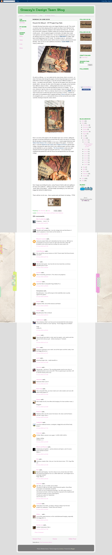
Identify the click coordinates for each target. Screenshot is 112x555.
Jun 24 (86, 142)
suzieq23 (38, 503)
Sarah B (38, 310)
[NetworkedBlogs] (86, 87)
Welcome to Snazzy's (31, 15)
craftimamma (40, 319)
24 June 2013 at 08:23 (42, 276)
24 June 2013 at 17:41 (42, 428)
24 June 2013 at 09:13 (42, 315)
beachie (38, 272)
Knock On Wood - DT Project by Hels (88, 145)
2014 (83, 121)
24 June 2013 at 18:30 (42, 442)
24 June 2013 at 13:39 (42, 374)
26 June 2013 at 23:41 (42, 520)
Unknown (39, 281)
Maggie (38, 399)
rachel (38, 358)
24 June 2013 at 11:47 (42, 353)
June (84, 138)
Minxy (38, 347)
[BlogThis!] (56, 211)
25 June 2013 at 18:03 (42, 509)
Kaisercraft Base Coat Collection (54, 213)
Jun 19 (86, 151)
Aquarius (38, 367)
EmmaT (38, 301)
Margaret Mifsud (41, 228)
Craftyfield (39, 422)
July (84, 135)
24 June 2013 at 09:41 (42, 330)
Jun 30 (86, 140)
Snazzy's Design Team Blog (42, 10)
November (86, 127)
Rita (37, 459)
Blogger (73, 548)
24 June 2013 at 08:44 (42, 296)
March (85, 171)
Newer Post (37, 539)
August (85, 133)
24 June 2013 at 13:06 (42, 362)
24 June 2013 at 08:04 (42, 267)
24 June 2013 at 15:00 (42, 406)
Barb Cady (39, 388)
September (86, 131)
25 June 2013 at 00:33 (42, 478)
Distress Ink (40, 213)
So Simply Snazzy (50, 15)
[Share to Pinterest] (61, 211)
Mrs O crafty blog (41, 219)
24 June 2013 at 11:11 (42, 342)
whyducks (39, 379)
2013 (83, 123)
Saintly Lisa (39, 525)
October (85, 129)
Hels (45, 213)
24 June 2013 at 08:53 (42, 305)
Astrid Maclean (40, 251)
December (86, 125)
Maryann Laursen (41, 239)
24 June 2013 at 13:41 (42, 383)
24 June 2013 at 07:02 (42, 246)
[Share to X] (57, 211)
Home (21, 15)
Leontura (61, 548)
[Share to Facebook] (59, 211)
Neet (37, 469)
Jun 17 (86, 153)
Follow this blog (86, 89)
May (84, 167)
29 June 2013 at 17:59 (42, 529)
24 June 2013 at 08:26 (42, 286)
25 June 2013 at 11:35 (42, 498)
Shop (41, 15)
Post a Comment (39, 532)
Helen (38, 261)
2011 (83, 180)
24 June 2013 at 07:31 (42, 257)
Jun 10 (86, 160)
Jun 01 (86, 164)
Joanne (38, 335)
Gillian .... (39, 514)
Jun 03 (86, 162)
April (84, 169)
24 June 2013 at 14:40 (42, 394)
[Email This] (54, 211)
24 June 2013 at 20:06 (42, 454)
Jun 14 (86, 155)
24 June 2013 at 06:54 (42, 234)
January (85, 175)
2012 (83, 178)
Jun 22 (86, 149)
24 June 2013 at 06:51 (42, 223)
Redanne (38, 411)
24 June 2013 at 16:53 (42, 417)
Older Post (72, 539)
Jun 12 (86, 158)
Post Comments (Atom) (46, 542)
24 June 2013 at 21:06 (42, 464)
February (85, 173)
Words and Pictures (41, 447)
